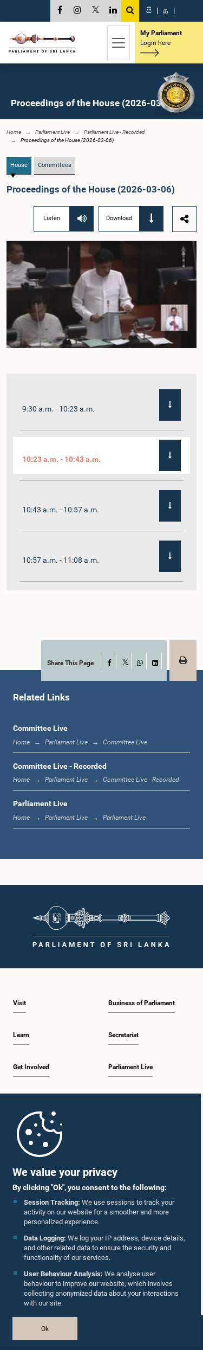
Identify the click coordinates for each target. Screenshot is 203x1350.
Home (13, 132)
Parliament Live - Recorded (114, 132)
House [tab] (19, 165)
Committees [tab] (54, 165)
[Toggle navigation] (118, 42)
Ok (45, 1329)
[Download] (170, 405)
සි (149, 10)
